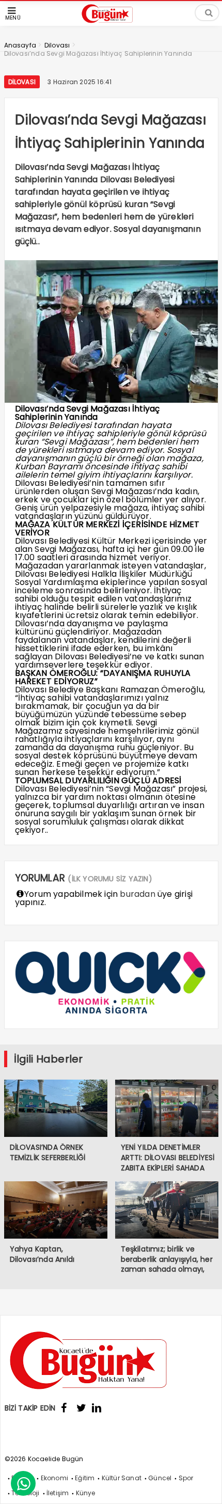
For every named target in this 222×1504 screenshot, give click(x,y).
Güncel (159, 1478)
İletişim (57, 1493)
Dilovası (22, 81)
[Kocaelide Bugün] (111, 24)
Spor (186, 1478)
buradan (137, 894)
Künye (86, 1493)
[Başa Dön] (204, 1486)
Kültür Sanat (121, 1478)
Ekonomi (54, 1478)
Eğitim (84, 1478)
